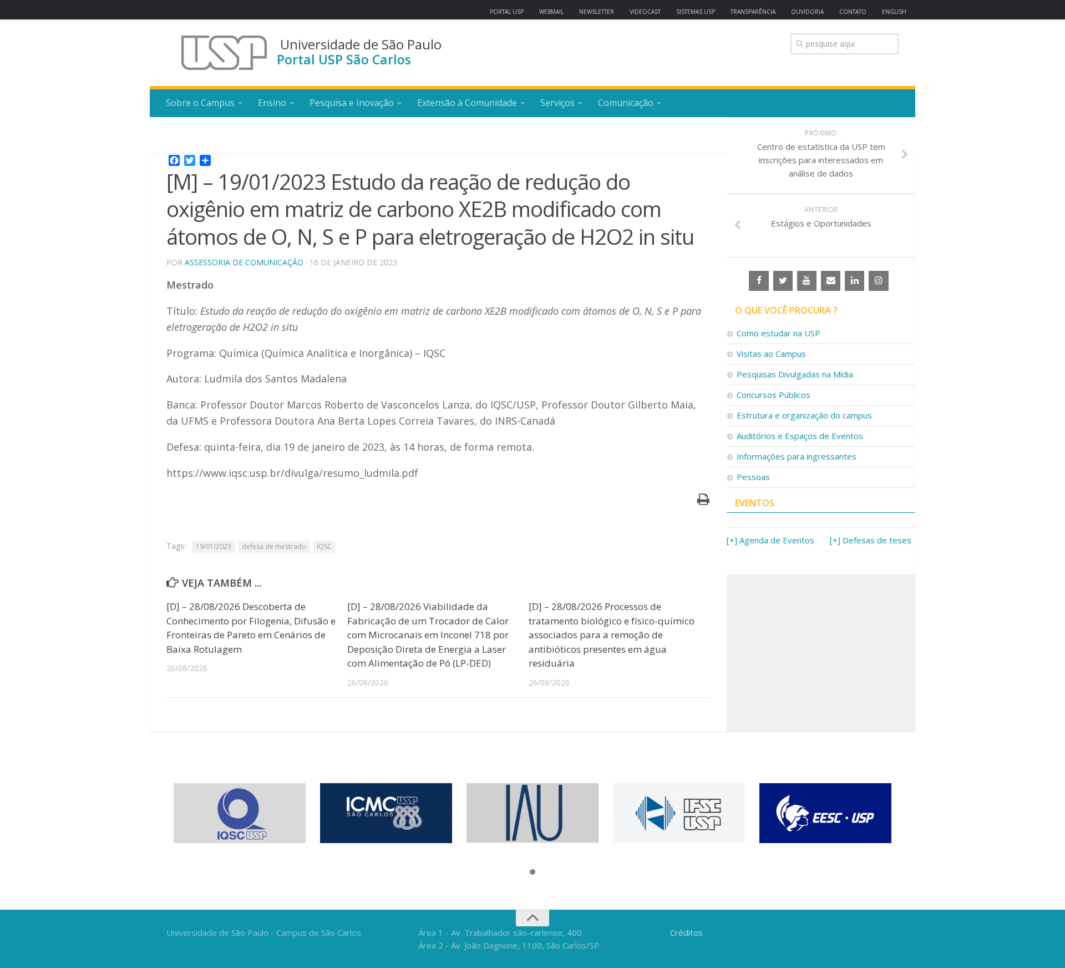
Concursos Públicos (773, 394)
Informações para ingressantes (796, 456)
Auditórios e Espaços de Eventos (800, 435)
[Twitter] (783, 281)
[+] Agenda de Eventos (770, 540)
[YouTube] (806, 281)
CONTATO (852, 12)
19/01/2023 (213, 546)
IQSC (324, 546)
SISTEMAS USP (695, 12)
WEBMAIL (551, 12)
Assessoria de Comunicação (244, 262)
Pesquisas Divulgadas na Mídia (795, 374)
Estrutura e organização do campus (804, 415)
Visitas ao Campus (771, 353)
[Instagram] (878, 281)
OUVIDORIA (807, 12)
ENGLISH (894, 12)
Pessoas (753, 476)
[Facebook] (758, 281)
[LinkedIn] (854, 281)
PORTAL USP (507, 12)
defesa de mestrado (274, 546)
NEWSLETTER (596, 12)
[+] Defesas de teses (870, 540)
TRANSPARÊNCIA (753, 12)
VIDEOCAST (645, 12)
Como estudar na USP (778, 333)
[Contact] (830, 281)
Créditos (686, 932)
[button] (532, 872)
